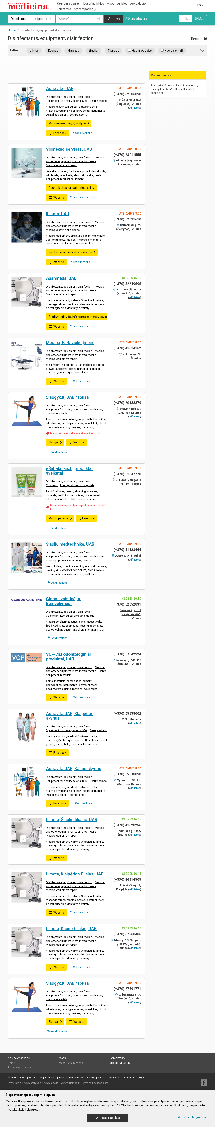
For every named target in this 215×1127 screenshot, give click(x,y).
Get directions (83, 133)
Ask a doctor (138, 3)
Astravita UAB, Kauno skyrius (73, 768)
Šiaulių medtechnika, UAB (70, 544)
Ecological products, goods (77, 485)
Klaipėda (73, 50)
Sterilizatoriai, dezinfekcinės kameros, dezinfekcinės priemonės (91, 316)
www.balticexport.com (95, 1083)
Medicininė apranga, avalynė (67, 123)
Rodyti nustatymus (190, 1117)
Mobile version (120, 1063)
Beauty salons (98, 100)
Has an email (173, 50)
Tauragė (113, 50)
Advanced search (136, 18)
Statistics (129, 1077)
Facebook (59, 133)
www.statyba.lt (32, 1083)
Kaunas (53, 50)
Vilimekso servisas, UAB (69, 149)
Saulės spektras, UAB (29, 1077)
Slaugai (53, 442)
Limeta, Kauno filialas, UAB (71, 928)
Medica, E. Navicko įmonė (70, 342)
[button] (202, 51)
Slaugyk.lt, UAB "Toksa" (68, 397)
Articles (122, 3)
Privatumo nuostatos (71, 1077)
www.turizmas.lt (70, 1083)
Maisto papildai (58, 518)
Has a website (141, 50)
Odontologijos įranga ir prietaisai (70, 187)
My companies (86, 9)
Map (201, 18)
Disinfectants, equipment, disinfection (69, 96)
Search (114, 19)
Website (58, 197)
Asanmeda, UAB (61, 278)
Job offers (64, 9)
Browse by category (19, 1067)
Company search (68, 3)
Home (11, 1063)
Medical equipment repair (61, 165)
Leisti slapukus (110, 1117)
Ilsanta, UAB (57, 213)
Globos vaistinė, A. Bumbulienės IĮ (63, 601)
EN (199, 5)
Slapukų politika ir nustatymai (103, 1077)
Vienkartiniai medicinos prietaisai (70, 252)
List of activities (93, 3)
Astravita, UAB (59, 88)
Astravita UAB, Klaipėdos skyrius (69, 716)
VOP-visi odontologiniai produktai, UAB (68, 656)
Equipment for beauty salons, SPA (66, 100)
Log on (142, 1077)
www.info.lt (15, 1083)
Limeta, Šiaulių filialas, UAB (71, 819)
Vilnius (34, 50)
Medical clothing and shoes (63, 229)
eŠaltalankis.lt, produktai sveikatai (69, 471)
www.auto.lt (51, 1083)
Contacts (50, 1077)
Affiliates (134, 107)
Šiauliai (93, 50)
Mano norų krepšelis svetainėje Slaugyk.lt (75, 433)
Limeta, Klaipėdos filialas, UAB (75, 873)
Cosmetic (52, 485)
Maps (110, 3)
